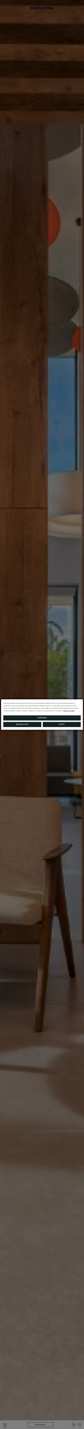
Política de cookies (69, 711)
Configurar (42, 718)
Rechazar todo (22, 724)
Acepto (62, 724)
